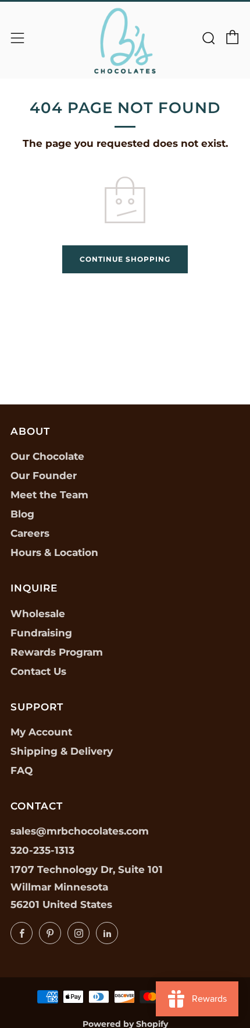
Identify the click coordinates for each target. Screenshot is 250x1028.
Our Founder (43, 475)
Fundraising (41, 633)
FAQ (21, 770)
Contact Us (38, 671)
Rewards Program (56, 652)
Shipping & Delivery (61, 751)
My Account (41, 732)
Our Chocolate (47, 456)
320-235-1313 (42, 850)
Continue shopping (125, 259)
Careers (29, 533)
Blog (22, 514)
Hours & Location (54, 552)
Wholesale (37, 613)
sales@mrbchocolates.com (79, 831)
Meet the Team (49, 495)
